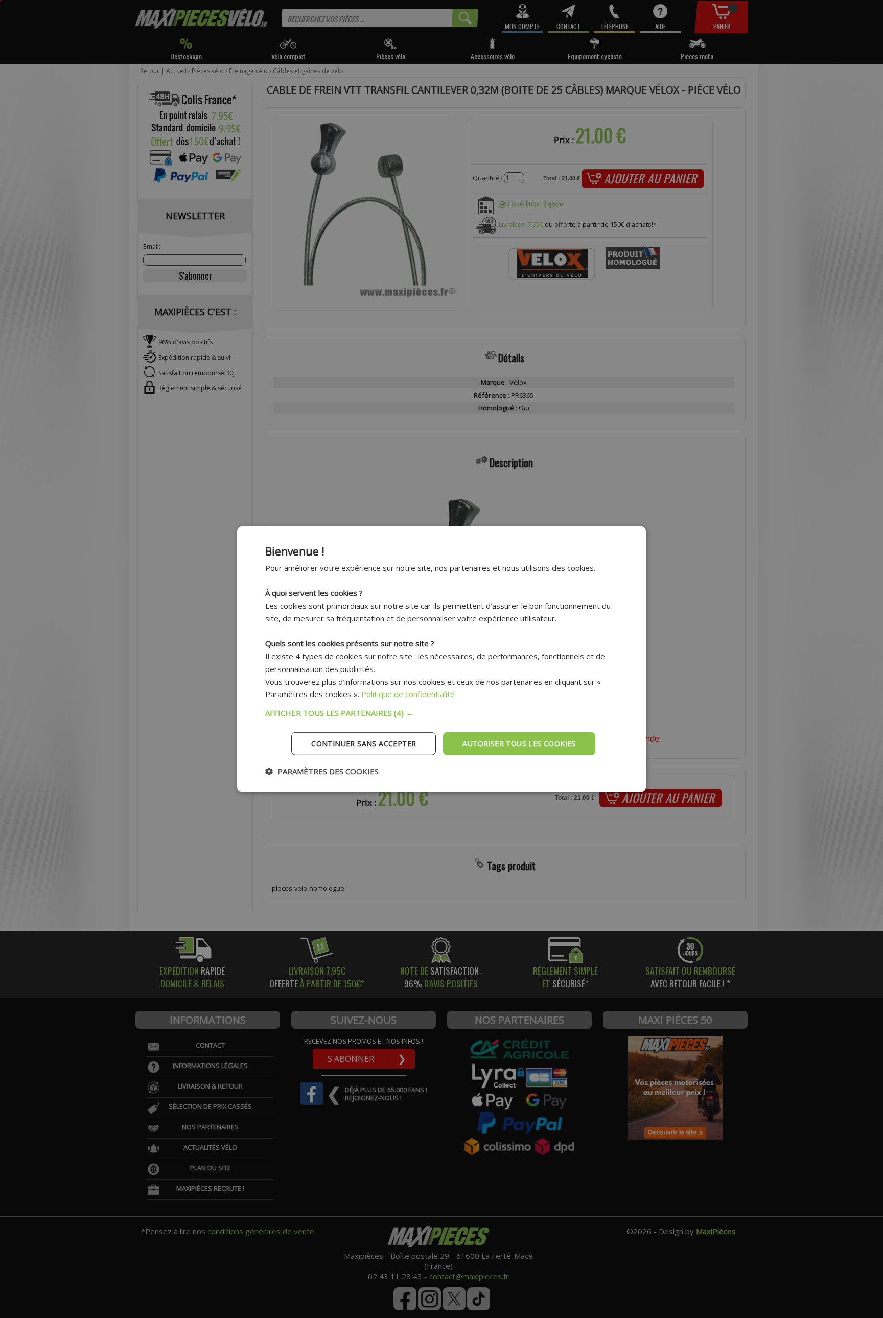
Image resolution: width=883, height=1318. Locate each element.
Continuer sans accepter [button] (363, 743)
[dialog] (441, 659)
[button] (441, 713)
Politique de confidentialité (408, 694)
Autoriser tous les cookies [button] (518, 743)
